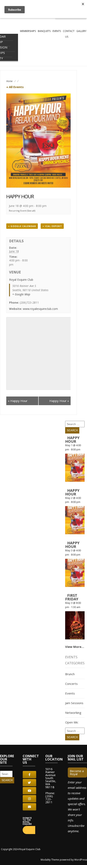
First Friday (71, 597)
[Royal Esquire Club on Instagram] (29, 798)
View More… (74, 647)
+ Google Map (21, 294)
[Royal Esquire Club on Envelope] (29, 807)
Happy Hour (18, 401)
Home (9, 81)
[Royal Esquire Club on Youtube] (29, 790)
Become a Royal (77, 772)
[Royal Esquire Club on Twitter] (29, 782)
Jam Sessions (74, 703)
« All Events (15, 87)
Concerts (71, 684)
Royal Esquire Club (21, 279)
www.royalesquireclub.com (40, 309)
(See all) (31, 210)
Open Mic (71, 722)
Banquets (44, 31)
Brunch (70, 674)
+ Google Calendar (22, 226)
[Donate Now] (29, 830)
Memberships (28, 31)
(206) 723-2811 (49, 799)
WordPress (80, 859)
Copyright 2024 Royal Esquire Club (20, 849)
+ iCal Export (52, 226)
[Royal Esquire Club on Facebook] (29, 774)
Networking (73, 713)
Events (57, 31)
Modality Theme (50, 859)
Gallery (81, 31)
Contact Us (68, 33)
